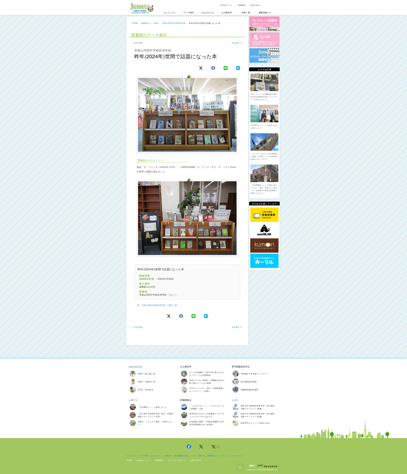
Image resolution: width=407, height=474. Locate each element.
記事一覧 (246, 12)
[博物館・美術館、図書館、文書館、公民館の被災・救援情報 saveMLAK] (264, 230)
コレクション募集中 (264, 24)
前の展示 (139, 42)
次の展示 (235, 42)
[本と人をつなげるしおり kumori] (264, 245)
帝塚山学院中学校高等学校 (173, 23)
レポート (133, 399)
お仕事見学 (226, 12)
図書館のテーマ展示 (150, 23)
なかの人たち (207, 12)
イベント (224, 455)
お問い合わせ (255, 5)
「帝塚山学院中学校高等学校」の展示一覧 (158, 305)
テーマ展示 (188, 12)
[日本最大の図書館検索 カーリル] (264, 261)
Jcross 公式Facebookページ (189, 446)
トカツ (235, 399)
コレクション (169, 12)
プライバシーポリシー (177, 460)
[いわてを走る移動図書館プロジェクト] (264, 215)
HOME (135, 23)
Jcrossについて (226, 5)
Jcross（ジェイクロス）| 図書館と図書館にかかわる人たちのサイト (142, 8)
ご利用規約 (241, 5)
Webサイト (173, 295)
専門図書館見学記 (241, 366)
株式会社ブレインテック (268, 466)
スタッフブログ (236, 455)
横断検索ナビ (265, 12)
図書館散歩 (185, 399)
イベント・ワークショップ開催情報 (264, 55)
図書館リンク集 (264, 39)
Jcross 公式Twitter (201, 446)
